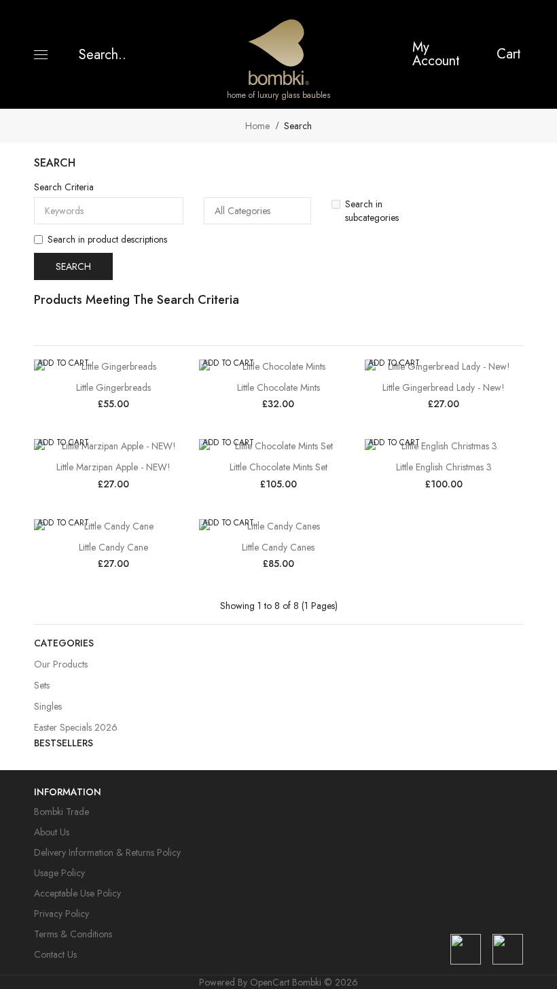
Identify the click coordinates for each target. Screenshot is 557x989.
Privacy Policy (61, 913)
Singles (48, 706)
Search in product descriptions (107, 239)
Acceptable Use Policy (77, 893)
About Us (51, 832)
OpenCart (269, 982)
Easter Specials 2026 (76, 727)
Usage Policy (59, 873)
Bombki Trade (61, 811)
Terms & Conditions (73, 934)
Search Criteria (64, 187)
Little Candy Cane (113, 547)
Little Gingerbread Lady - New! (443, 387)
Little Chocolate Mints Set (278, 467)
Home (257, 126)
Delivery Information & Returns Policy (107, 852)
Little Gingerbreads (113, 387)
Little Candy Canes (278, 547)
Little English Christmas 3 (444, 467)
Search (298, 126)
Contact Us (55, 954)
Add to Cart (63, 363)
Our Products (61, 664)
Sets (42, 685)
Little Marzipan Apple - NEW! (113, 467)
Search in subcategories (372, 210)
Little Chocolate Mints (278, 387)
